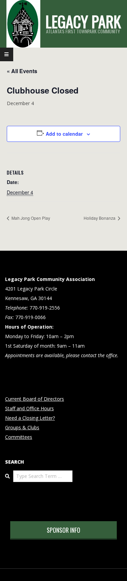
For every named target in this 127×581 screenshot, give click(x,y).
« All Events (22, 71)
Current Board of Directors (34, 399)
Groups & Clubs (22, 427)
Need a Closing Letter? (30, 418)
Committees (18, 437)
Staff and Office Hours (29, 408)
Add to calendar (64, 133)
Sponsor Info (63, 530)
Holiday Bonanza (100, 218)
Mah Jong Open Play (30, 218)
